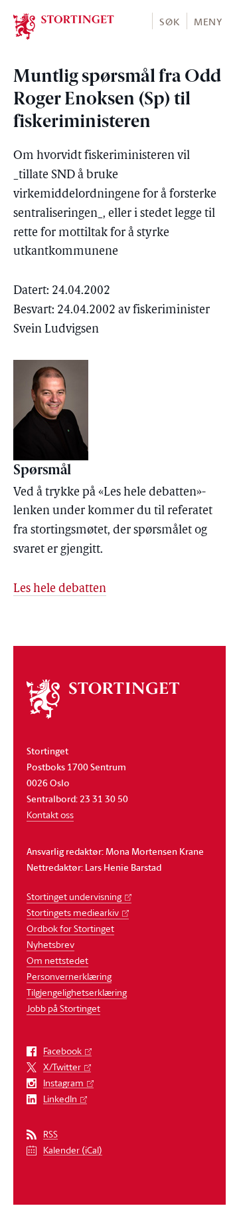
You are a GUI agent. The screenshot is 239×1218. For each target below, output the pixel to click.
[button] (169, 21)
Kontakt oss (50, 814)
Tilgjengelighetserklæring (77, 992)
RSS (50, 1135)
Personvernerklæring (69, 976)
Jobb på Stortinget (63, 1008)
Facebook (62, 1051)
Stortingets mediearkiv (73, 912)
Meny (208, 21)
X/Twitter (62, 1067)
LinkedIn (60, 1099)
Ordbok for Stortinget (70, 928)
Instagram (63, 1083)
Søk (169, 21)
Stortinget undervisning (74, 896)
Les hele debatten (59, 589)
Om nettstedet (57, 960)
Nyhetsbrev (50, 944)
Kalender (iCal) (72, 1150)
